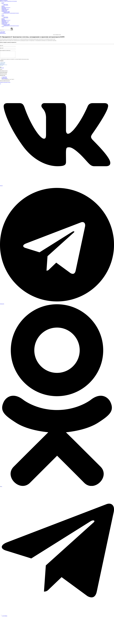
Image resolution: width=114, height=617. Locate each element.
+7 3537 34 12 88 (2, 62)
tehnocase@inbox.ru (3, 33)
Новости (3, 5)
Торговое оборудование (5, 21)
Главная (3, 2)
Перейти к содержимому (4, 0)
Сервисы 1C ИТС (4, 10)
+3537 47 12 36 (2, 32)
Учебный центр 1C (5, 9)
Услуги (1, 69)
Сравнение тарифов (7, 12)
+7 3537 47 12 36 (2, 63)
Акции (3, 13)
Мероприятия (4, 8)
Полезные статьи (2, 75)
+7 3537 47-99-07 (2, 31)
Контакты (3, 6)
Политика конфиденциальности (5, 80)
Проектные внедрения (3, 73)
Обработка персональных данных (5, 82)
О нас (3, 3)
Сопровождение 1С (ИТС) (6, 11)
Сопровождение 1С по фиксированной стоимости (11, 25)
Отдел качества (6, 17)
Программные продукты (3, 70)
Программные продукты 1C (6, 7)
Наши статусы (6, 4)
